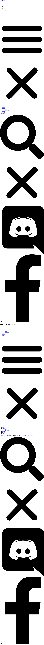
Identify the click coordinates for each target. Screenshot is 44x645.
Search (1, 159)
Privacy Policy (23, 435)
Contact (3, 14)
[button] (22, 61)
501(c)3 (18, 435)
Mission (6, 10)
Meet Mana (7, 11)
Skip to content (2, 0)
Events (3, 12)
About (3, 9)
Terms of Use (30, 435)
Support (3, 13)
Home (3, 8)
